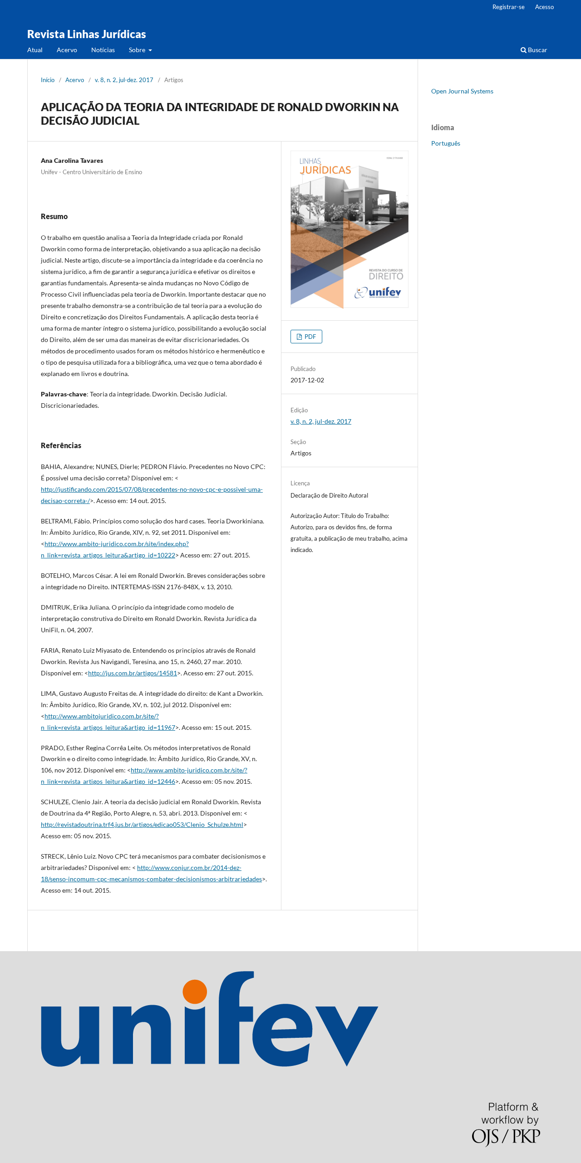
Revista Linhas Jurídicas (86, 33)
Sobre (138, 50)
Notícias (103, 50)
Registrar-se (508, 6)
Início (47, 79)
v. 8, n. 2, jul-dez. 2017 (124, 79)
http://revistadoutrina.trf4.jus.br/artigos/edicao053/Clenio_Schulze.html (142, 824)
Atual (35, 50)
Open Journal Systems (462, 91)
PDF (309, 336)
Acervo (67, 50)
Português (445, 143)
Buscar (537, 50)
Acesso (544, 6)
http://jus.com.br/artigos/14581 (132, 673)
